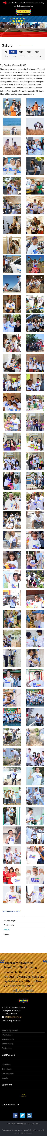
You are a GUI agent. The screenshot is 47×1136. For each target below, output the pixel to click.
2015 (13, 52)
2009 (23, 56)
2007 (39, 56)
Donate (5, 1078)
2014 (21, 52)
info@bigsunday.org (13, 1017)
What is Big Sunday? (10, 1030)
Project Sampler (10, 921)
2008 (31, 56)
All (6, 52)
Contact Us (6, 1048)
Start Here (6, 1064)
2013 (29, 52)
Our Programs (8, 1073)
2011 (7, 56)
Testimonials (9, 925)
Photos (7, 929)
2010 (15, 56)
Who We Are (7, 1035)
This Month (6, 1069)
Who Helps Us (8, 1039)
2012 (37, 52)
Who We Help (7, 1043)
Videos (6, 934)
